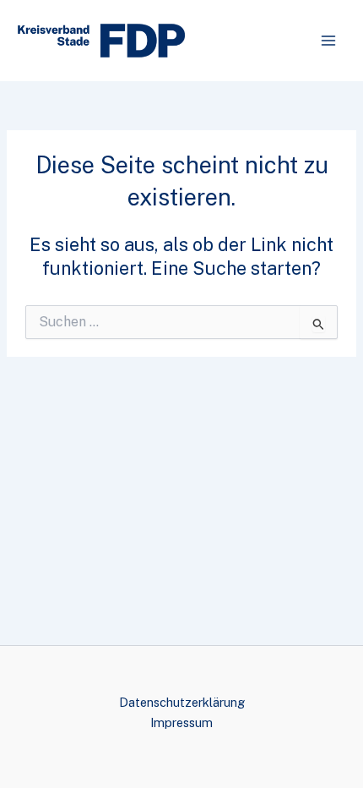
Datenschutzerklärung (182, 702)
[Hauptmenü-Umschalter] (328, 40)
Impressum (181, 722)
